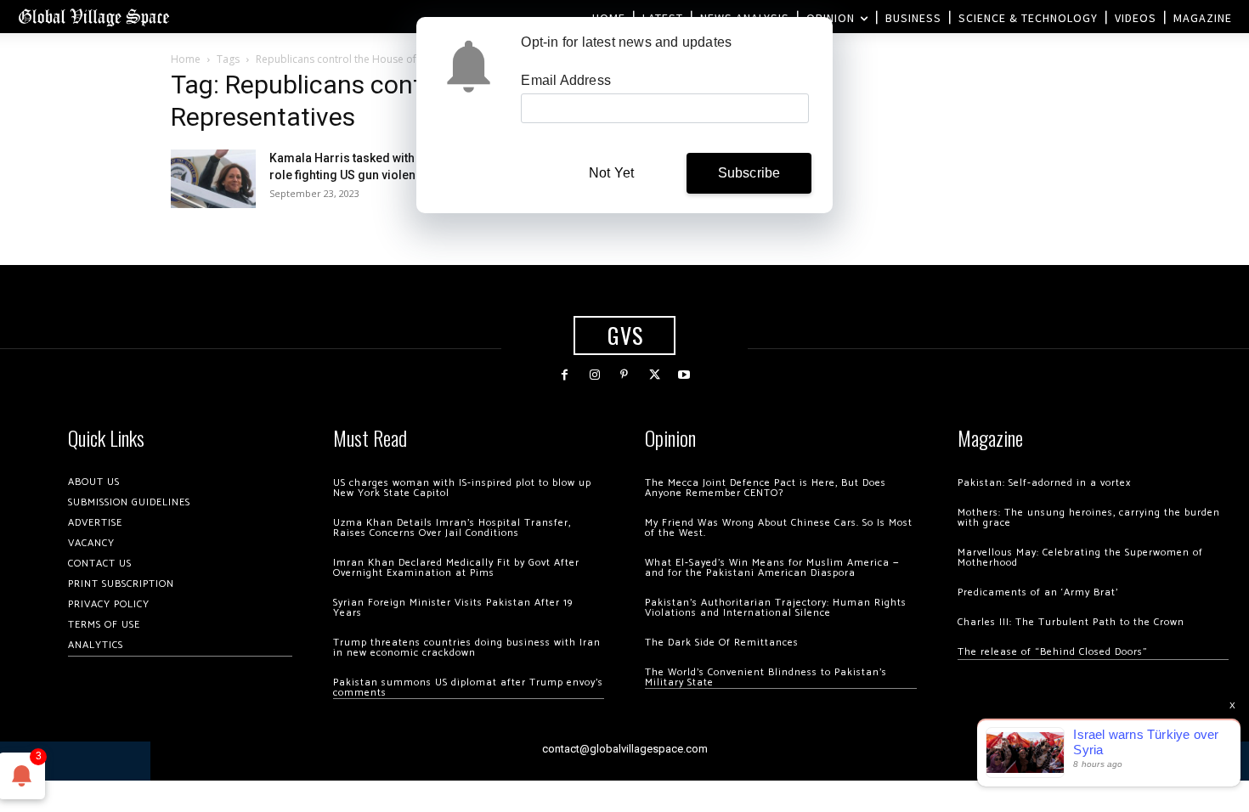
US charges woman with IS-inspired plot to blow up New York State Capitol (462, 488)
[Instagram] (594, 375)
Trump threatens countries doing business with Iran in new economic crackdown (467, 647)
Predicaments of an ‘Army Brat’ (1038, 592)
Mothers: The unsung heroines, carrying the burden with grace (1089, 518)
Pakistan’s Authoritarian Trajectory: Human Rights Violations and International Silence (776, 608)
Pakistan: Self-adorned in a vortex (1044, 483)
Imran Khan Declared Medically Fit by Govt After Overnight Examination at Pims (456, 568)
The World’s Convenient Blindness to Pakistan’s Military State (766, 677)
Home (186, 59)
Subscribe (749, 173)
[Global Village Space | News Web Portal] (93, 16)
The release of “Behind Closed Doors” (1053, 652)
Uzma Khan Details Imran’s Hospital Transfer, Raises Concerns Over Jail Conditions (452, 528)
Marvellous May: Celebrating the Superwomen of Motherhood (1080, 557)
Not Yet (611, 173)
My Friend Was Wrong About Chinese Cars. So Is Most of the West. (779, 528)
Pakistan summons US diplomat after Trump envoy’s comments (468, 687)
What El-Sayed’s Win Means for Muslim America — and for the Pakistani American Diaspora (772, 568)
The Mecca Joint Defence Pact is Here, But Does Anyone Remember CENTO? (765, 488)
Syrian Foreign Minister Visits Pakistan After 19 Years (453, 608)
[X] (654, 375)
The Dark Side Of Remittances (722, 642)
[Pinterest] (624, 375)
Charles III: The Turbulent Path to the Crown (1071, 622)
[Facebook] (564, 375)
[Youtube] (684, 375)
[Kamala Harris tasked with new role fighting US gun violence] (213, 178)
